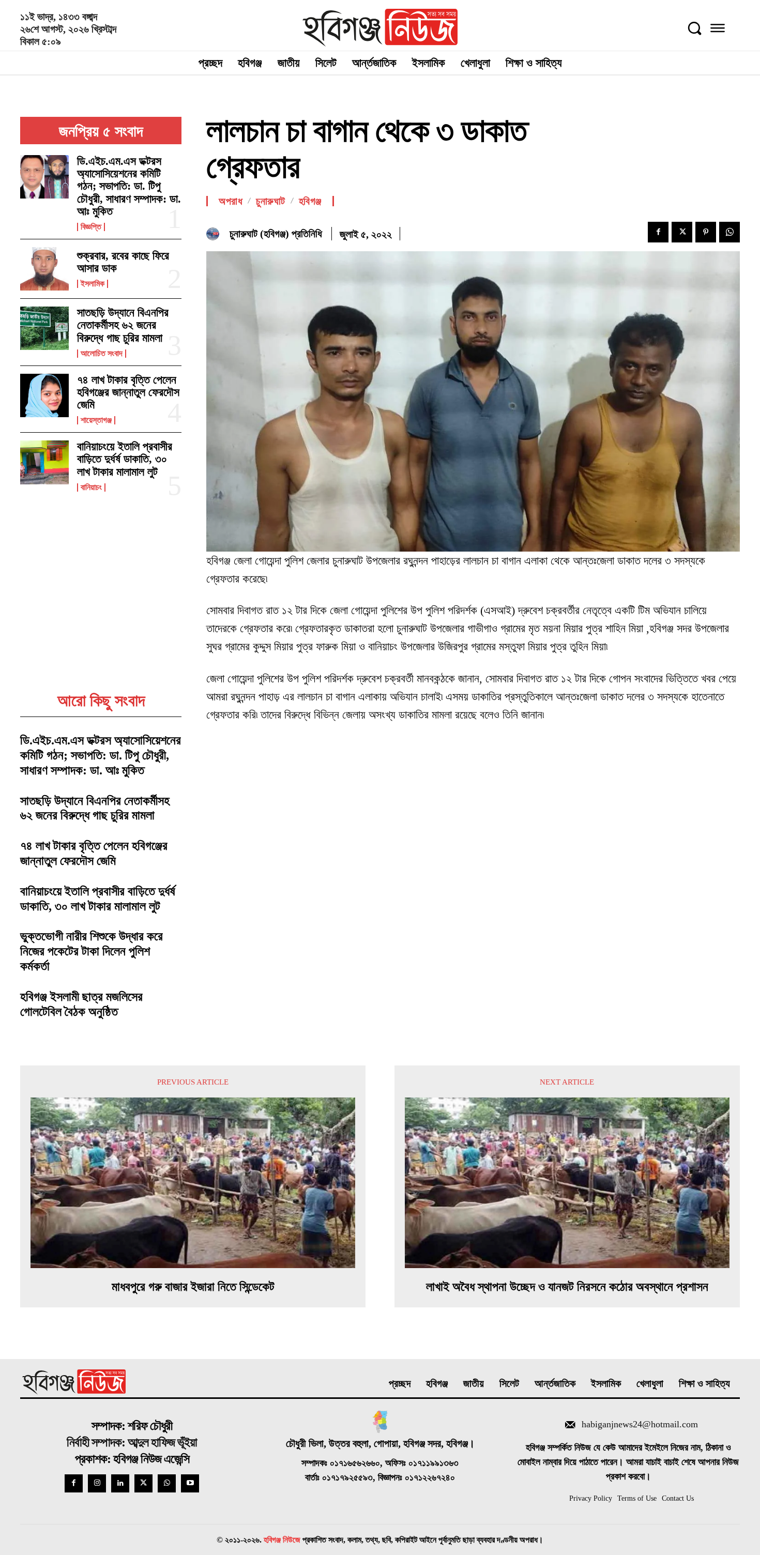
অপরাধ (230, 201)
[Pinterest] (705, 232)
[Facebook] (658, 232)
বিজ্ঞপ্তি (91, 227)
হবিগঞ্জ (310, 201)
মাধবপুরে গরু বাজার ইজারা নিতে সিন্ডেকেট (193, 1286)
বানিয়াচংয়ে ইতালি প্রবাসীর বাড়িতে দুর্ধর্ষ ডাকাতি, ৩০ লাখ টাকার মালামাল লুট (124, 459)
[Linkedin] (120, 1483)
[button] (694, 27)
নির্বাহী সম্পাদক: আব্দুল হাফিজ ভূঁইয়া (132, 1442)
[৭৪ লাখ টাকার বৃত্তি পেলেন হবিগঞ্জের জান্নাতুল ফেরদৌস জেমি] (44, 395)
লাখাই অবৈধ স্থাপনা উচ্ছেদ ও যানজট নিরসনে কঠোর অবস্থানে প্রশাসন (567, 1286)
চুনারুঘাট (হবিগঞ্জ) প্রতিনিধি (276, 233)
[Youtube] (190, 1483)
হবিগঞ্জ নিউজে (282, 1539)
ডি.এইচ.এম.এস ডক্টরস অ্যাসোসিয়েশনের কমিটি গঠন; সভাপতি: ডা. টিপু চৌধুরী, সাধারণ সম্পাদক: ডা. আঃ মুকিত (129, 186)
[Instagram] (97, 1483)
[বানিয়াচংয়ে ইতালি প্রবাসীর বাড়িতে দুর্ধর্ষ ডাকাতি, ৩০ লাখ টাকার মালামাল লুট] (44, 462)
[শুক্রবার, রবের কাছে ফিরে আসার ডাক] (44, 269)
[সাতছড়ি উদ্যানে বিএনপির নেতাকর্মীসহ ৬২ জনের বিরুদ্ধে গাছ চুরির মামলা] (44, 328)
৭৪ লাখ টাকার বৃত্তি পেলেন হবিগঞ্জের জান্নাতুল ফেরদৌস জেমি (128, 392)
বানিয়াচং (91, 487)
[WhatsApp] (729, 232)
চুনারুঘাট (270, 201)
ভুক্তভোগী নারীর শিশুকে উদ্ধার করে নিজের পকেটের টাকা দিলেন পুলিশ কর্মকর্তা (91, 951)
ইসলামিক (92, 284)
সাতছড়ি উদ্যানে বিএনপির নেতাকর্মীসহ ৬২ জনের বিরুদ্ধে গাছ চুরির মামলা (123, 325)
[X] (682, 232)
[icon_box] (628, 1425)
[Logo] (380, 28)
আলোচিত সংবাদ (102, 353)
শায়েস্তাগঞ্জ (96, 420)
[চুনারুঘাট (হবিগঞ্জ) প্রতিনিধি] (215, 233)
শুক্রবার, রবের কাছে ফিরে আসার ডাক (123, 262)
